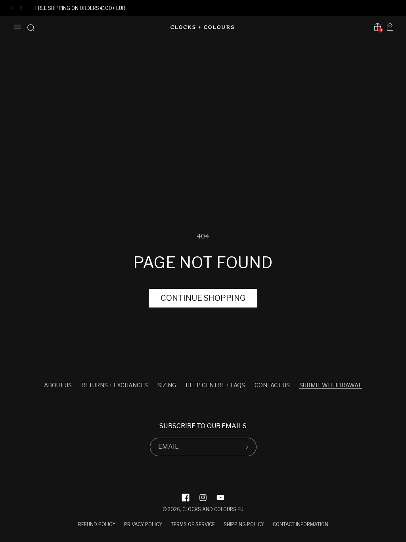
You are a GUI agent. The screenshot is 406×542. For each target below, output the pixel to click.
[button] (17, 27)
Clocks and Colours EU (212, 509)
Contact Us (272, 385)
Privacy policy (143, 524)
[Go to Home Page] (202, 27)
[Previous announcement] (11, 8)
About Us (58, 385)
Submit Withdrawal (330, 385)
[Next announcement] (21, 8)
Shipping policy (244, 524)
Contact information (300, 524)
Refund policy (96, 524)
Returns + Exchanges (114, 385)
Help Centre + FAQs (215, 385)
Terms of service (193, 524)
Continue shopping (203, 298)
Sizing (166, 385)
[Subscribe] (247, 447)
